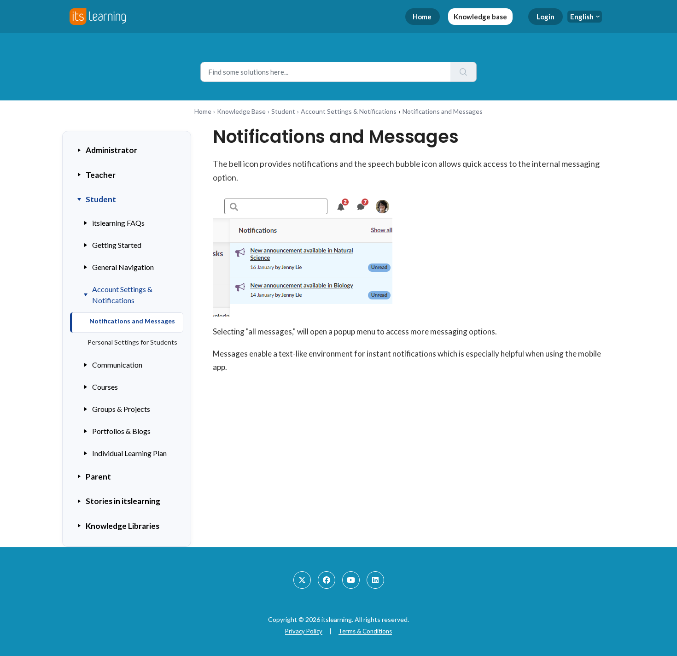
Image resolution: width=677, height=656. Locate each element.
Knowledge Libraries (122, 526)
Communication (117, 364)
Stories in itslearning (123, 501)
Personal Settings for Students (132, 342)
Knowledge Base (241, 111)
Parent (98, 476)
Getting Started (116, 244)
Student (283, 111)
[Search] (463, 72)
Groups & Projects (121, 408)
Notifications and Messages (132, 321)
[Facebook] (326, 580)
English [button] (582, 16)
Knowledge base (480, 16)
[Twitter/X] (302, 580)
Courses (105, 386)
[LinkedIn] (375, 580)
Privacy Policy (303, 631)
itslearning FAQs (118, 222)
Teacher (101, 175)
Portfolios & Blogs (121, 431)
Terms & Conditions (365, 631)
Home (422, 16)
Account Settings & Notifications (349, 111)
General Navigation (123, 267)
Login (545, 16)
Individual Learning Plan (129, 453)
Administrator (111, 150)
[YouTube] (351, 580)
